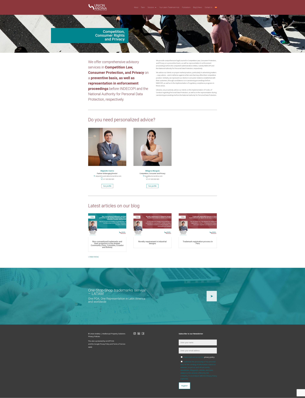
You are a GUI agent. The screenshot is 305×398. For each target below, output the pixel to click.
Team (143, 7)
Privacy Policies (94, 336)
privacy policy (209, 357)
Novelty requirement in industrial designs (152, 242)
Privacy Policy (105, 344)
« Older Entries (93, 257)
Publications (186, 7)
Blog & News (197, 7)
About (136, 7)
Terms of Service (119, 344)
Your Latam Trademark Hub (169, 7)
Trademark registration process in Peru (198, 242)
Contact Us (208, 7)
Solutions (151, 7)
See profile (107, 186)
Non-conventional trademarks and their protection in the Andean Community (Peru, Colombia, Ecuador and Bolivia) (107, 244)
